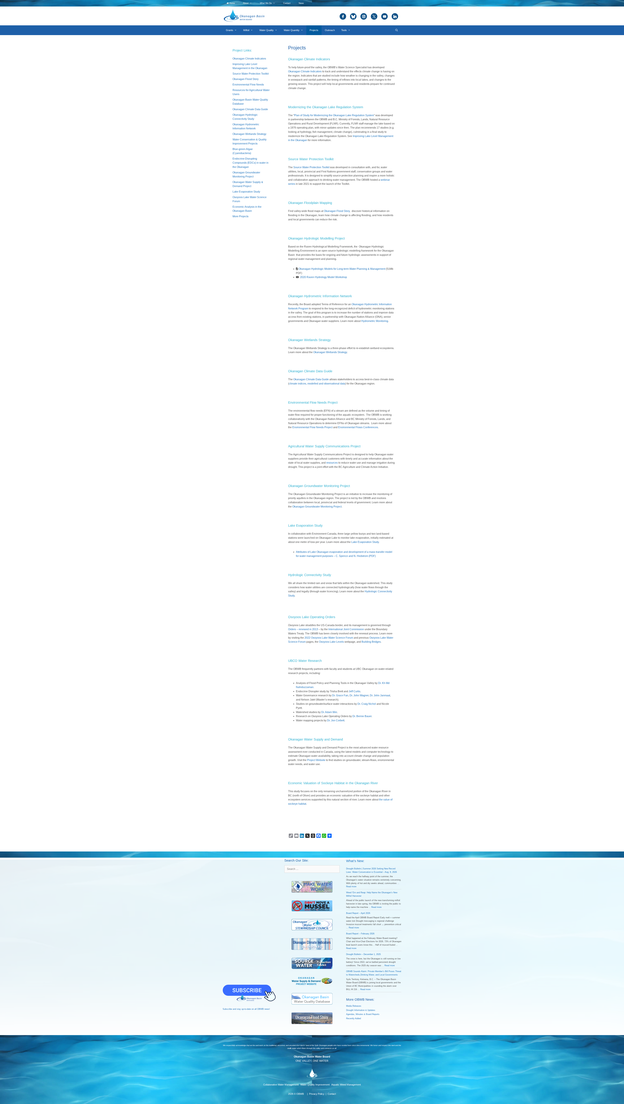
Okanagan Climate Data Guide (311, 379)
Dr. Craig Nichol (367, 703)
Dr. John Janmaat (380, 695)
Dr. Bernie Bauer (361, 716)
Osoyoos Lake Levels (331, 641)
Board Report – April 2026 (358, 913)
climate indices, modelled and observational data (317, 383)
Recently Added (353, 1018)
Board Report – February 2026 (360, 933)
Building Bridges (371, 641)
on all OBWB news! (261, 1009)
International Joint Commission (346, 629)
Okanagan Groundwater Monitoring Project (317, 506)
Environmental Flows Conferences (358, 427)
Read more (351, 886)
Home (232, 3)
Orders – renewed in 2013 (303, 629)
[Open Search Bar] (396, 30)
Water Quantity (291, 30)
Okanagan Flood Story (337, 211)
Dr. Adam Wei (329, 712)
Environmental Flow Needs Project (312, 427)
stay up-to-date (244, 1009)
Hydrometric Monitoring (374, 321)
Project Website (316, 760)
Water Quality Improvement (315, 1084)
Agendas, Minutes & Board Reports (362, 1014)
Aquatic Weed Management (346, 1084)
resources (332, 462)
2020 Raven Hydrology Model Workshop (323, 277)
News (301, 3)
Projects (314, 30)
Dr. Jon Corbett (335, 720)
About (245, 3)
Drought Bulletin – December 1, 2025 (363, 954)
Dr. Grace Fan (340, 695)
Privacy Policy (316, 1093)
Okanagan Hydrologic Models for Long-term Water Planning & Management (342, 268)
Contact (287, 3)
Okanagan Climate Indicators (305, 71)
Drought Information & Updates (360, 1010)
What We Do (266, 3)
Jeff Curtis (354, 691)
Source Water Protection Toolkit (311, 167)
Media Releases (353, 1006)
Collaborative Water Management (281, 1084)
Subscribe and (229, 1009)
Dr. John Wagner (359, 695)
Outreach (330, 30)
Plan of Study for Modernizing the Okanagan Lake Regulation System (334, 115)
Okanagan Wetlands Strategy (330, 352)
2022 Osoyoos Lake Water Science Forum (329, 637)
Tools (344, 30)
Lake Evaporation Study (365, 542)
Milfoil (246, 30)
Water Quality (266, 30)
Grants (229, 30)
